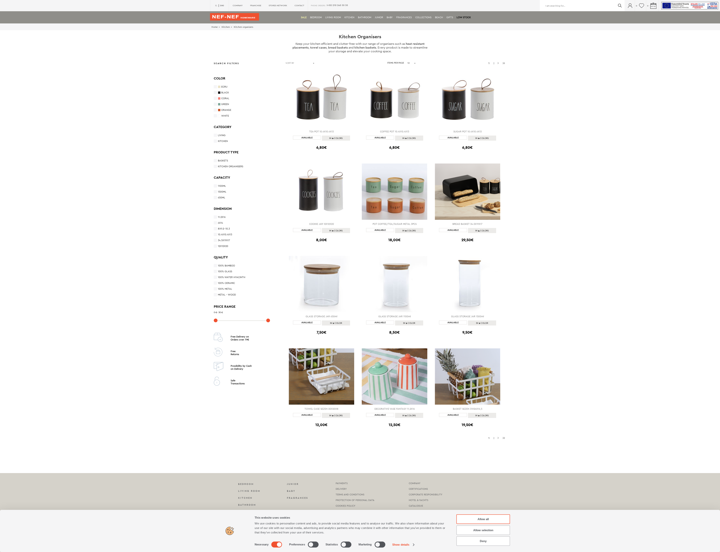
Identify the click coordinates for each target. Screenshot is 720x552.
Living (222, 135)
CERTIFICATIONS (418, 489)
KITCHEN (349, 17)
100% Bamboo (226, 265)
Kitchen (226, 27)
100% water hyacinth (231, 277)
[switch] (313, 545)
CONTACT (299, 5)
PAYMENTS (342, 483)
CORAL (225, 98)
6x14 (220, 223)
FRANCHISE (255, 5)
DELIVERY (341, 489)
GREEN (225, 104)
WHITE (225, 116)
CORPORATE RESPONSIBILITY (425, 494)
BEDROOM (316, 17)
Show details (400, 544)
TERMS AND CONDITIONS (350, 494)
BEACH (439, 17)
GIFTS (449, 17)
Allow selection (483, 530)
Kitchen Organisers (230, 166)
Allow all (483, 519)
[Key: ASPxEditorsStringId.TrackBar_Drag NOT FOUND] (216, 320)
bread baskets (338, 47)
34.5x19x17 (224, 240)
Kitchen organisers (243, 27)
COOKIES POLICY (345, 506)
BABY (390, 17)
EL (216, 6)
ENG (222, 5)
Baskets (223, 160)
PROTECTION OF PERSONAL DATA (355, 500)
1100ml (222, 186)
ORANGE (226, 110)
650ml (221, 197)
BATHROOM (364, 17)
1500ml (222, 191)
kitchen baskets (365, 47)
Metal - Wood (227, 294)
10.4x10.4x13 (225, 234)
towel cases (318, 47)
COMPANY (238, 5)
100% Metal (225, 289)
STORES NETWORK (278, 5)
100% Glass (225, 271)
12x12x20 (223, 246)
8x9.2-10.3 (224, 228)
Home (215, 27)
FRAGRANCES (404, 17)
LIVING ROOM (333, 17)
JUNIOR (379, 17)
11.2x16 (222, 217)
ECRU (224, 87)
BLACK (225, 92)
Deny (483, 541)
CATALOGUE (416, 506)
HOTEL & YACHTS (418, 500)
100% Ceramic (226, 283)
